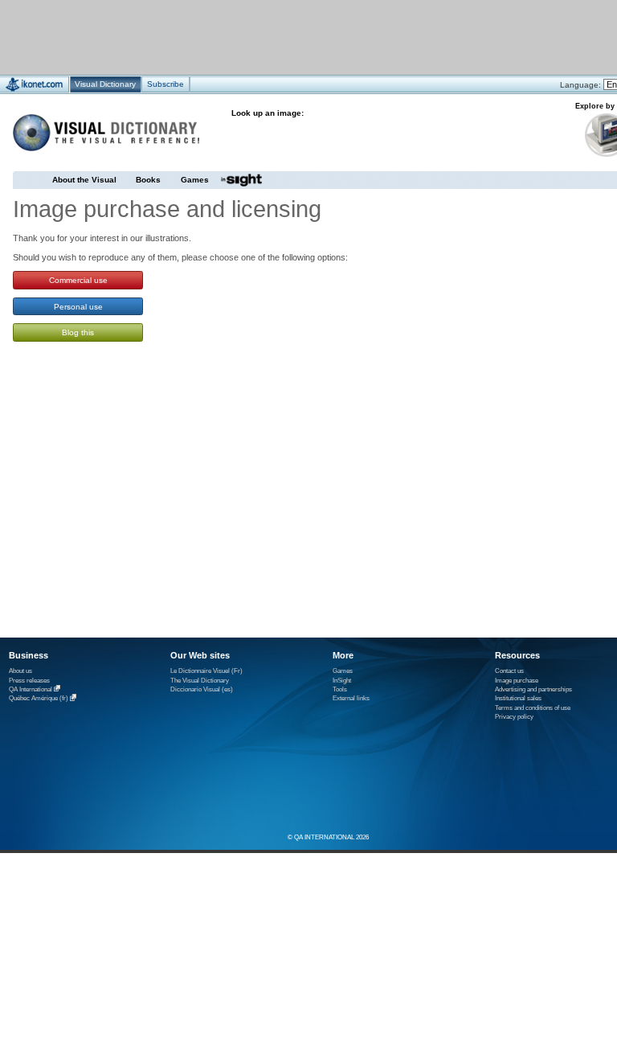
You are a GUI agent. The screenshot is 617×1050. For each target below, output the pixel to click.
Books (148, 179)
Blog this (78, 332)
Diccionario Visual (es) (201, 689)
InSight (342, 680)
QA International (30, 689)
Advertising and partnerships (533, 689)
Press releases (29, 680)
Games (195, 179)
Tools (340, 689)
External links (351, 698)
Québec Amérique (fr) (38, 699)
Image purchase (516, 680)
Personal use (78, 306)
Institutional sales (518, 698)
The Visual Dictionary (199, 680)
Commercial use (78, 280)
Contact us (509, 671)
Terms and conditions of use (532, 708)
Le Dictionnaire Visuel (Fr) (206, 671)
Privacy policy (514, 716)
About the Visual (84, 179)
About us (20, 671)
